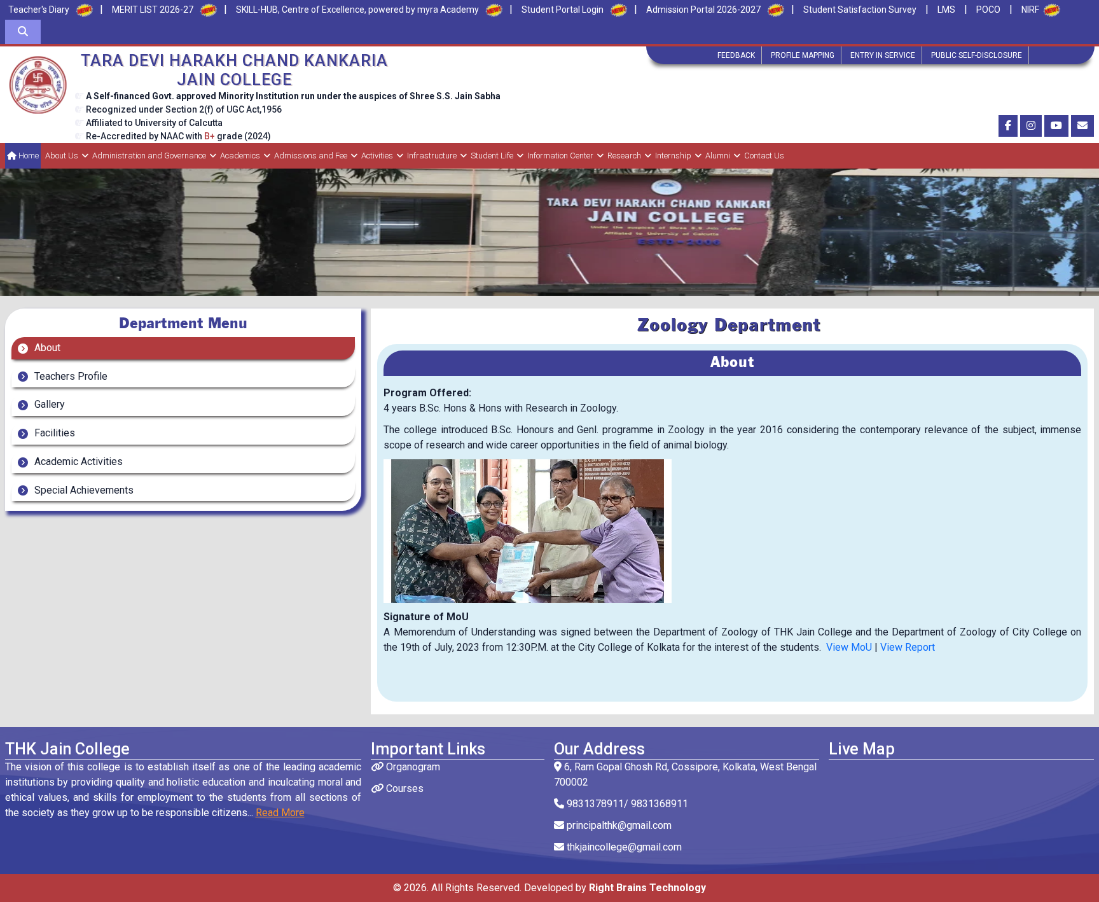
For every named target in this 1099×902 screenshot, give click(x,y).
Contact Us (764, 155)
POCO (988, 9)
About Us (61, 155)
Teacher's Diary (38, 9)
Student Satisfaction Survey (859, 9)
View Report (907, 647)
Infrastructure (432, 155)
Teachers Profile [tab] (69, 376)
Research (624, 155)
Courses (404, 788)
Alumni (717, 155)
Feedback (736, 55)
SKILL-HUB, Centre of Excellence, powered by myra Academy (357, 9)
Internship (673, 155)
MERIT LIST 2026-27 (152, 9)
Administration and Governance (149, 155)
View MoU (849, 647)
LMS (946, 9)
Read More (280, 813)
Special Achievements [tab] (83, 490)
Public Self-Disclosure (976, 55)
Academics (240, 155)
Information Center (560, 155)
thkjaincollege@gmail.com (623, 847)
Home (28, 155)
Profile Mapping (802, 55)
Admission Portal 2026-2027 (703, 9)
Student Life (492, 155)
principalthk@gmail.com (618, 825)
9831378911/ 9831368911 (626, 804)
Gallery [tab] (48, 404)
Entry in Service (882, 55)
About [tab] (46, 348)
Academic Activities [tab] (77, 461)
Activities (377, 155)
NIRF (1030, 9)
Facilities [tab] (53, 433)
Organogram (412, 767)
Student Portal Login (563, 9)
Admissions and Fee (310, 155)
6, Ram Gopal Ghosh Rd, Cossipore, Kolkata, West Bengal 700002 (685, 774)
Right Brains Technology (647, 888)
